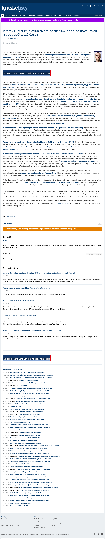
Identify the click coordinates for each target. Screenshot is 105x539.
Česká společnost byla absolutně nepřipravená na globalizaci (27, 409)
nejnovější (90, 254)
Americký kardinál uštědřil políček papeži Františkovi (25, 498)
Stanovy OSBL (53, 519)
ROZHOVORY (31, 15)
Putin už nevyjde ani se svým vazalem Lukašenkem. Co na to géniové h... (39, 456)
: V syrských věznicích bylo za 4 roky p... (28, 472)
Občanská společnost (7, 525)
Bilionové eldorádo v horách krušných (30, 432)
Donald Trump (11, 216)
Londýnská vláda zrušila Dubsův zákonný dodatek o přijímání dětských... (31, 388)
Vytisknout (9, 223)
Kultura (3, 523)
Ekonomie (4, 521)
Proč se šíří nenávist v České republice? (29, 414)
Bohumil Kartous (15, 380)
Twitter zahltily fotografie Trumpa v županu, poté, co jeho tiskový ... (29, 474)
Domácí (19, 519)
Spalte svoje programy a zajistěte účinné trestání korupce (34, 469)
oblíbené (98, 254)
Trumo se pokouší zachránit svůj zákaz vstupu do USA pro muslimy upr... (31, 485)
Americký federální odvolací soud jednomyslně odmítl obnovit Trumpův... (31, 375)
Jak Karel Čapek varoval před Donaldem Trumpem (31, 401)
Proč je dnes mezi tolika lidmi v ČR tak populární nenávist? (33, 399)
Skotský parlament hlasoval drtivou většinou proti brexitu (26, 466)
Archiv (22, 15)
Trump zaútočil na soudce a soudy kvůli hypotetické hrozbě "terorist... (30, 495)
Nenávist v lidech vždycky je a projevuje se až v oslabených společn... (30, 427)
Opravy (36, 523)
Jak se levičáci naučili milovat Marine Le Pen (23, 464)
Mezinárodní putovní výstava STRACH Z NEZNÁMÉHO (25, 438)
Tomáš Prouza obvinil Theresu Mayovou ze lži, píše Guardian (27, 372)
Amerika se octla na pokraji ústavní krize (19, 315)
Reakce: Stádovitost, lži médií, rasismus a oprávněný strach (27, 404)
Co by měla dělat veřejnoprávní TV (20, 396)
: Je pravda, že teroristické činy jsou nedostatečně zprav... (28, 451)
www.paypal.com (64, 203)
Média (18, 523)
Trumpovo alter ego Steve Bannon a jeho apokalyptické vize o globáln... (39, 446)
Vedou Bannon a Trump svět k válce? (18, 300)
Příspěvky (76, 15)
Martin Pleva (13, 414)
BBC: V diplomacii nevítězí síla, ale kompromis (23, 440)
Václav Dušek (14, 432)
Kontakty (36, 521)
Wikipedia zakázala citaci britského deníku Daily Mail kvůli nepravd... (29, 393)
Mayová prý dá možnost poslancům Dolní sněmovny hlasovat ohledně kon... (32, 482)
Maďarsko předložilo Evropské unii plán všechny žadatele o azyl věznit (30, 459)
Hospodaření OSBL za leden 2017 (19, 506)
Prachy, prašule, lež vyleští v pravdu (29, 435)
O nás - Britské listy (39, 519)
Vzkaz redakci (53, 521)
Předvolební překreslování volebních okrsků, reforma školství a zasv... (40, 477)
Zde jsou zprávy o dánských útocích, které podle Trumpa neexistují (29, 453)
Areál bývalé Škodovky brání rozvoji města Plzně (34, 490)
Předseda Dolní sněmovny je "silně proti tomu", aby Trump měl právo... (30, 493)
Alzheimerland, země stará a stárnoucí (31, 412)
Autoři (68, 15)
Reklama (36, 525)
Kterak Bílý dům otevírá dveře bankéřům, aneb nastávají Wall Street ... (38, 487)
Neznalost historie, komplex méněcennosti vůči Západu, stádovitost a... (30, 417)
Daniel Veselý (14, 38)
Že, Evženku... (24, 385)
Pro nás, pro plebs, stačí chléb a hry (20, 422)
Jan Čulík (12, 399)
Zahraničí (3, 519)
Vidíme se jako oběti (15, 406)
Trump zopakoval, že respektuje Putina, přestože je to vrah (27, 288)
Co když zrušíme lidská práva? (29, 380)
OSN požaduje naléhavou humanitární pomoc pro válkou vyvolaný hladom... (32, 378)
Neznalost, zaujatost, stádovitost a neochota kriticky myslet (27, 419)
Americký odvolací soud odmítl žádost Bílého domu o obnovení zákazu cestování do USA (39, 272)
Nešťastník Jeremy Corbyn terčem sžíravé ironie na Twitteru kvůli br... (30, 391)
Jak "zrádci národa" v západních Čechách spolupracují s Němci (28, 383)
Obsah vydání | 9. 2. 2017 (13, 369)
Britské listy (15, 9)
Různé (18, 525)
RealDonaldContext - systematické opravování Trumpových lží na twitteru (33, 330)
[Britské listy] (27, 73)
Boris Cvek (13, 469)
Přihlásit (99, 6)
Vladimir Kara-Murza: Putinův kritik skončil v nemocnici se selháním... (30, 480)
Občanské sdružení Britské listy (21, 534)
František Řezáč (14, 412)
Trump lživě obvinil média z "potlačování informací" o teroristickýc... (29, 448)
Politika (19, 521)
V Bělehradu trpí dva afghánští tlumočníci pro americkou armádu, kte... (30, 461)
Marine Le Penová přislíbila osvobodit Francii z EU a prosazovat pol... (30, 500)
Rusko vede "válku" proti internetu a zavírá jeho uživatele (26, 443)
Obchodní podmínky (39, 527)
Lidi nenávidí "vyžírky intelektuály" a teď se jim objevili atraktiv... (28, 430)
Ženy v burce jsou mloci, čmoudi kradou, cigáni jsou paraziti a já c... (29, 425)
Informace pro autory (55, 523)
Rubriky (48, 15)
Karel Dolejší (13, 456)
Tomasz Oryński (14, 477)
